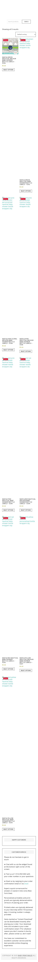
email (26, 884)
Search (26, 21)
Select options (8, 69)
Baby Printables (19, 6)
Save (6, 40)
